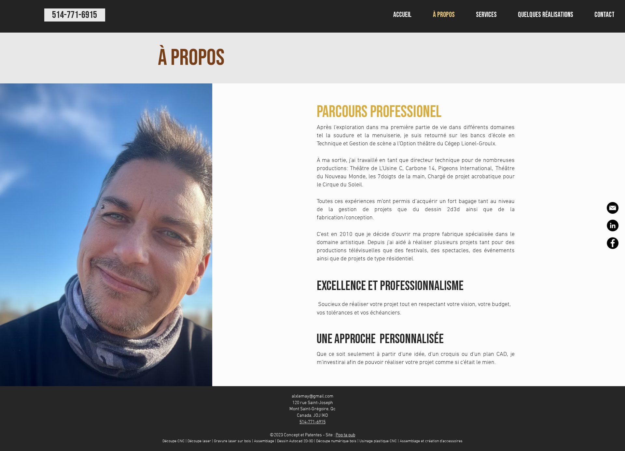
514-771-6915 (312, 422)
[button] (486, 15)
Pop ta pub (345, 435)
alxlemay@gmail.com (312, 396)
